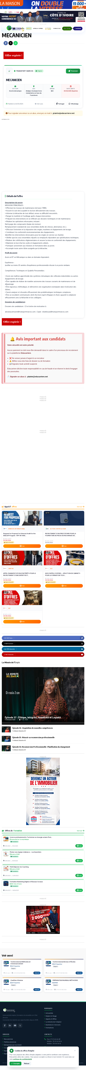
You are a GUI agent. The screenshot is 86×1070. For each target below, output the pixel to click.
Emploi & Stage (51, 1016)
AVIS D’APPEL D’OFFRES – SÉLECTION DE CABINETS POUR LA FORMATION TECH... (62, 574)
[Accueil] (14, 28)
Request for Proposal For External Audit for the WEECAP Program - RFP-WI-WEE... (19, 534)
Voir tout (79, 507)
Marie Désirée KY (20, 731)
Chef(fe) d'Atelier (16, 980)
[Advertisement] (11, 154)
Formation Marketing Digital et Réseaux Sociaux (26, 882)
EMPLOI (29, 28)
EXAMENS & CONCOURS (69, 28)
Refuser (26, 1063)
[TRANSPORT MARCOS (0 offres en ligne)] (9, 71)
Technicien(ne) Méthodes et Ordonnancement (20, 963)
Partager (61, 104)
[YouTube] (15, 1026)
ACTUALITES (20, 28)
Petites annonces (10, 1042)
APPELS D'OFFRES (38, 28)
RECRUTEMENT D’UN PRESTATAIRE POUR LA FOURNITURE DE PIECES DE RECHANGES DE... (60, 534)
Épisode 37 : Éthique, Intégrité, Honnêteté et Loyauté (33, 717)
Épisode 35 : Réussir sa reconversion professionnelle (33, 737)
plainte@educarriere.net (37, 377)
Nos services (8, 1039)
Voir (23, 546)
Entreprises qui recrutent (13, 1045)
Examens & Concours (53, 1025)
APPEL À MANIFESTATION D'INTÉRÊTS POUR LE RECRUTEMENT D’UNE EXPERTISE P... (19, 574)
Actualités (49, 1013)
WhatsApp (74, 104)
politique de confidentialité (22, 1059)
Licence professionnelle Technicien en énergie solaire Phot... (31, 837)
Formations (50, 1028)
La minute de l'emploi (53, 1022)
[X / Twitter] (20, 1026)
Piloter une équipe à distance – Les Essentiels (25, 852)
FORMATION (56, 28)
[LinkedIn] (10, 1026)
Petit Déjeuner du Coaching (19, 867)
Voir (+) (37, 973)
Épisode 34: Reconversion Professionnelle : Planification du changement (41, 747)
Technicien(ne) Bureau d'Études (64, 962)
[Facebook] (5, 1026)
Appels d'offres (51, 1019)
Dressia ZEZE (11, 719)
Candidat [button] (77, 28)
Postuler (74, 71)
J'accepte (16, 1063)
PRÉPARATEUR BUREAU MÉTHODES (65, 980)
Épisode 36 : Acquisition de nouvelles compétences (32, 728)
